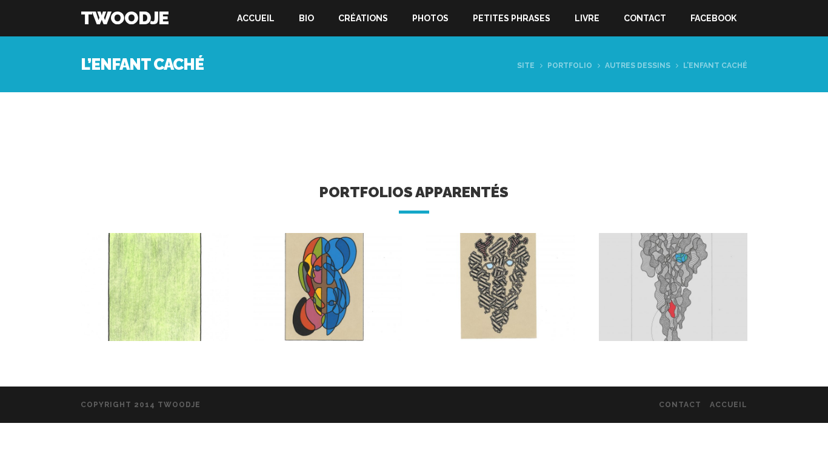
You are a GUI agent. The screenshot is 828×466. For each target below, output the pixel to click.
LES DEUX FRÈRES (328, 298)
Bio (306, 18)
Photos (430, 18)
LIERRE (155, 298)
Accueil (256, 18)
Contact (645, 18)
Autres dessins (637, 65)
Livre (587, 18)
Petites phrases (511, 18)
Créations (363, 18)
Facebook (713, 18)
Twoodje (125, 18)
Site (526, 65)
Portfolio (569, 65)
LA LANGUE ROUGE (673, 298)
